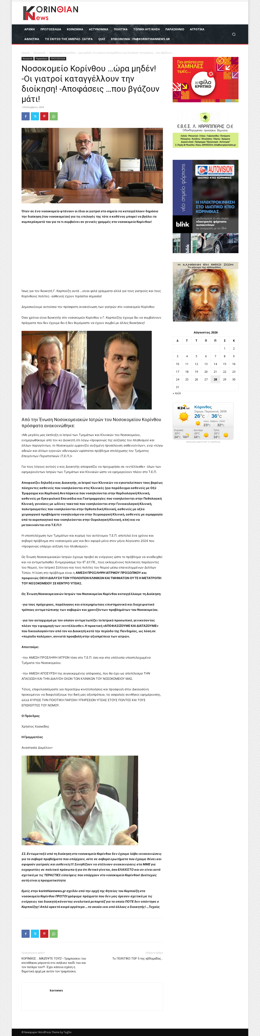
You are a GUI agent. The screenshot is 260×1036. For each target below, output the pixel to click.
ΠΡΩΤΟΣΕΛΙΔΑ (58, 58)
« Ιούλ (177, 393)
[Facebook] (26, 116)
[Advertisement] (92, 258)
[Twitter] (35, 116)
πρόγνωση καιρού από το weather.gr (203, 442)
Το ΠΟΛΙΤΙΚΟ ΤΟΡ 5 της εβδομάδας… (137, 958)
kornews (56, 990)
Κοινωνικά (39, 52)
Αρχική (26, 52)
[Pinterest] (44, 116)
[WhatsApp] (54, 116)
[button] (233, 34)
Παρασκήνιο (41, 58)
